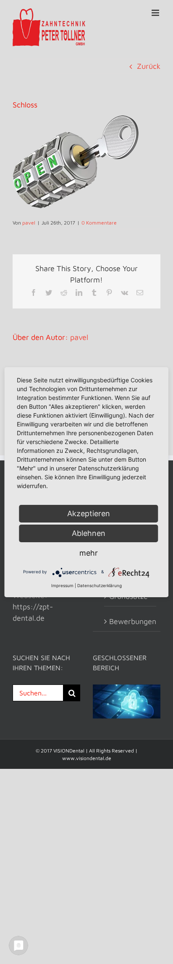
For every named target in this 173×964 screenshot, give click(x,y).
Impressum (62, 585)
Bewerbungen (130, 621)
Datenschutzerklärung (99, 585)
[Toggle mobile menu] (156, 12)
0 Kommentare (99, 222)
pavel (28, 222)
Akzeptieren (88, 513)
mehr (88, 553)
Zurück (148, 66)
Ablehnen (88, 533)
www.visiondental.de (86, 758)
